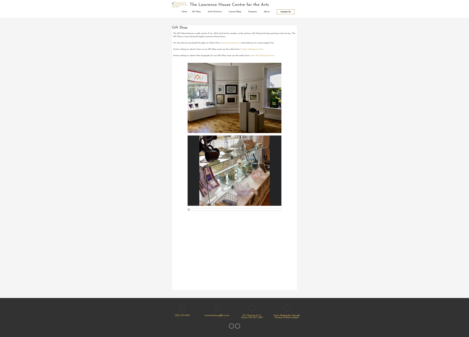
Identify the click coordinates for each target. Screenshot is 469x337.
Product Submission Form (252, 49)
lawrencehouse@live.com (217, 315)
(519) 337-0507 (182, 315)
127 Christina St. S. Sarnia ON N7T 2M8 (252, 316)
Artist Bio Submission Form (262, 56)
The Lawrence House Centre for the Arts (229, 5)
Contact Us (286, 12)
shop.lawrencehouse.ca (230, 43)
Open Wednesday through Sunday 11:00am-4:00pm (287, 316)
